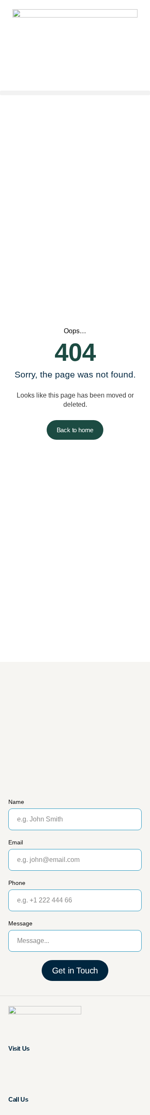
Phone (16, 882)
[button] (75, 93)
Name (16, 801)
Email (15, 842)
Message (20, 923)
